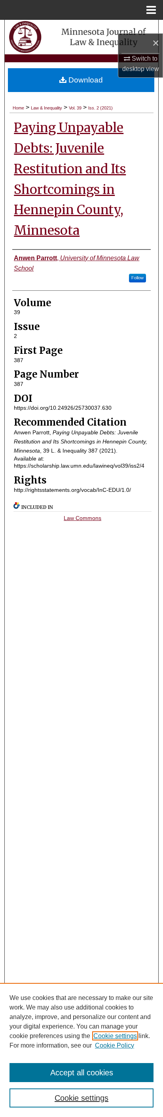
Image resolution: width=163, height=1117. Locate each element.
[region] (81, 1050)
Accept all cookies (81, 1072)
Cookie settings (115, 1036)
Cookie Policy (114, 1045)
